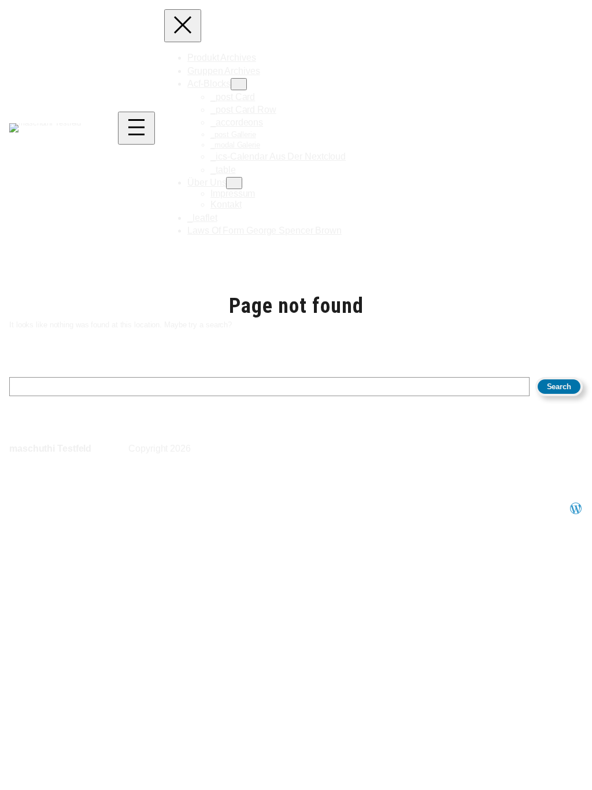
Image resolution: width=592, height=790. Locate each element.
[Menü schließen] (182, 25)
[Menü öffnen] (136, 128)
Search (559, 386)
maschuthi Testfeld (50, 448)
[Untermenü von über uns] (234, 183)
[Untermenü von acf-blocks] (239, 84)
